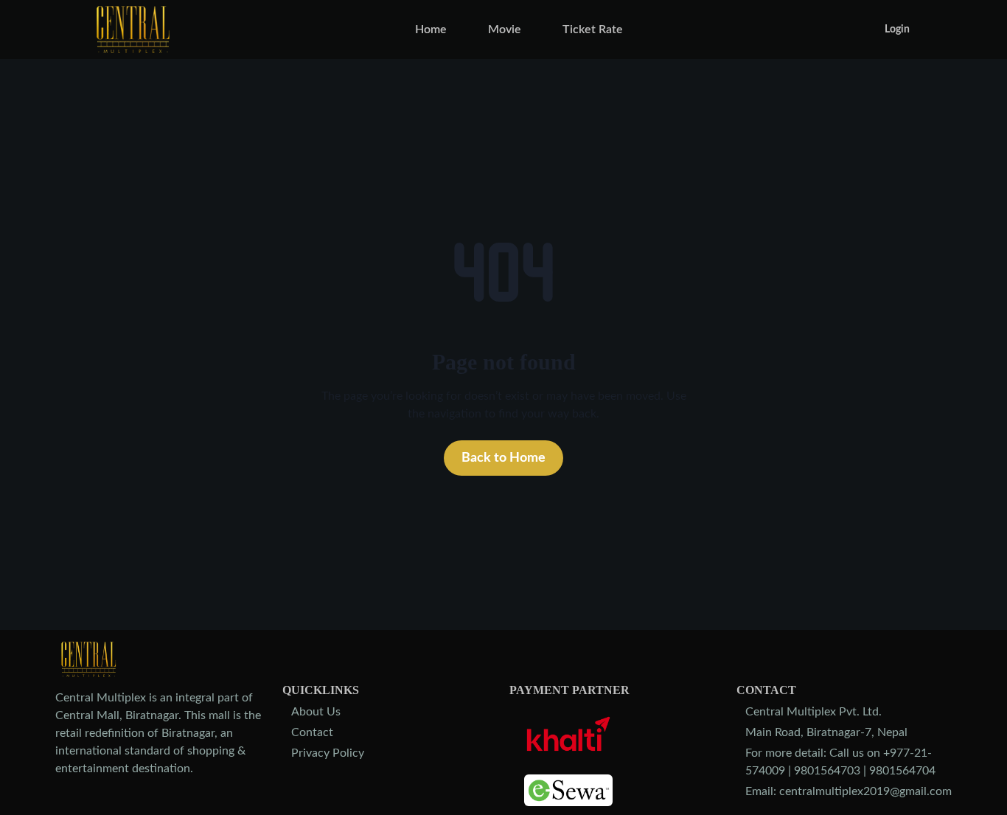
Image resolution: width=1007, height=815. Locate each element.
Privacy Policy (327, 753)
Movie (504, 29)
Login (897, 29)
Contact (312, 732)
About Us (316, 712)
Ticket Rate (592, 29)
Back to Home (503, 458)
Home (431, 29)
